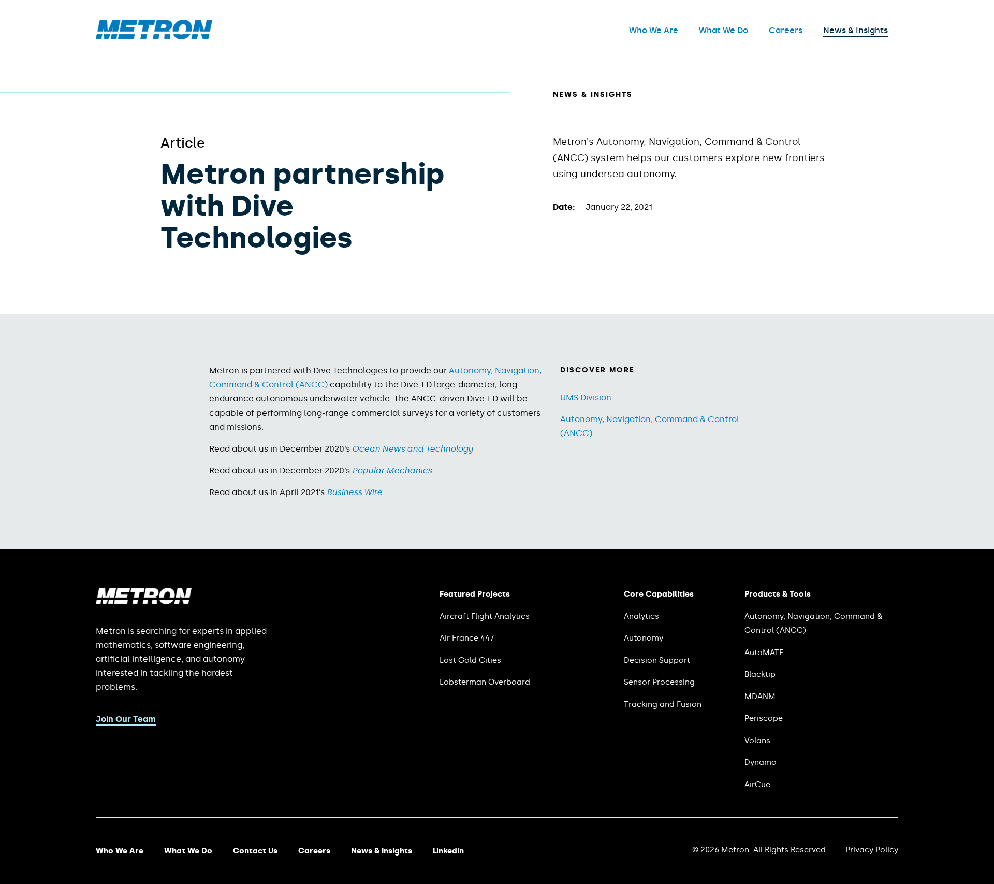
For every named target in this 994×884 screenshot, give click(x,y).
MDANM (760, 696)
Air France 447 (467, 638)
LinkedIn (448, 851)
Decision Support (657, 660)
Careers (785, 30)
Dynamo (760, 762)
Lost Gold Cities (470, 660)
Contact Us (255, 851)
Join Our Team (126, 719)
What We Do (723, 30)
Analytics (641, 616)
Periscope (763, 718)
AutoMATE (763, 652)
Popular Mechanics (392, 470)
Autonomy (643, 638)
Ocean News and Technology (412, 449)
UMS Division (585, 397)
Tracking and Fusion (662, 704)
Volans (757, 740)
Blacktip (760, 674)
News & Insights (855, 30)
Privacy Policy (871, 849)
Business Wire (354, 492)
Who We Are (653, 30)
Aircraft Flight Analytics (485, 616)
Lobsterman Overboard (485, 682)
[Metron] (154, 36)
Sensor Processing (659, 682)
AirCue (757, 784)
